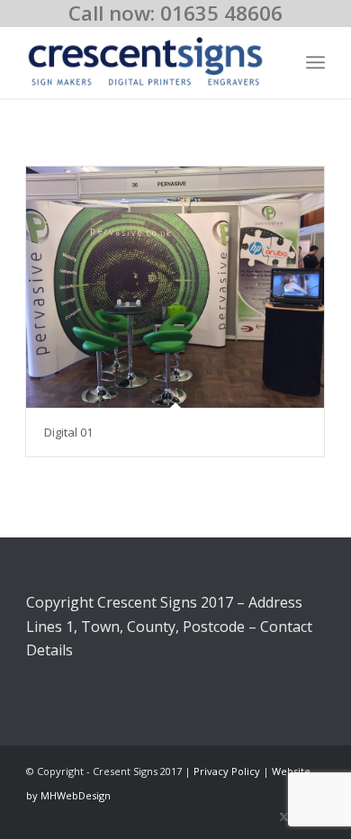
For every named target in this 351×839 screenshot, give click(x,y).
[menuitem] (315, 62)
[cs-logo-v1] (145, 62)
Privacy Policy (227, 771)
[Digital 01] (175, 287)
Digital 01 (68, 432)
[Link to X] (284, 816)
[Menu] (315, 62)
